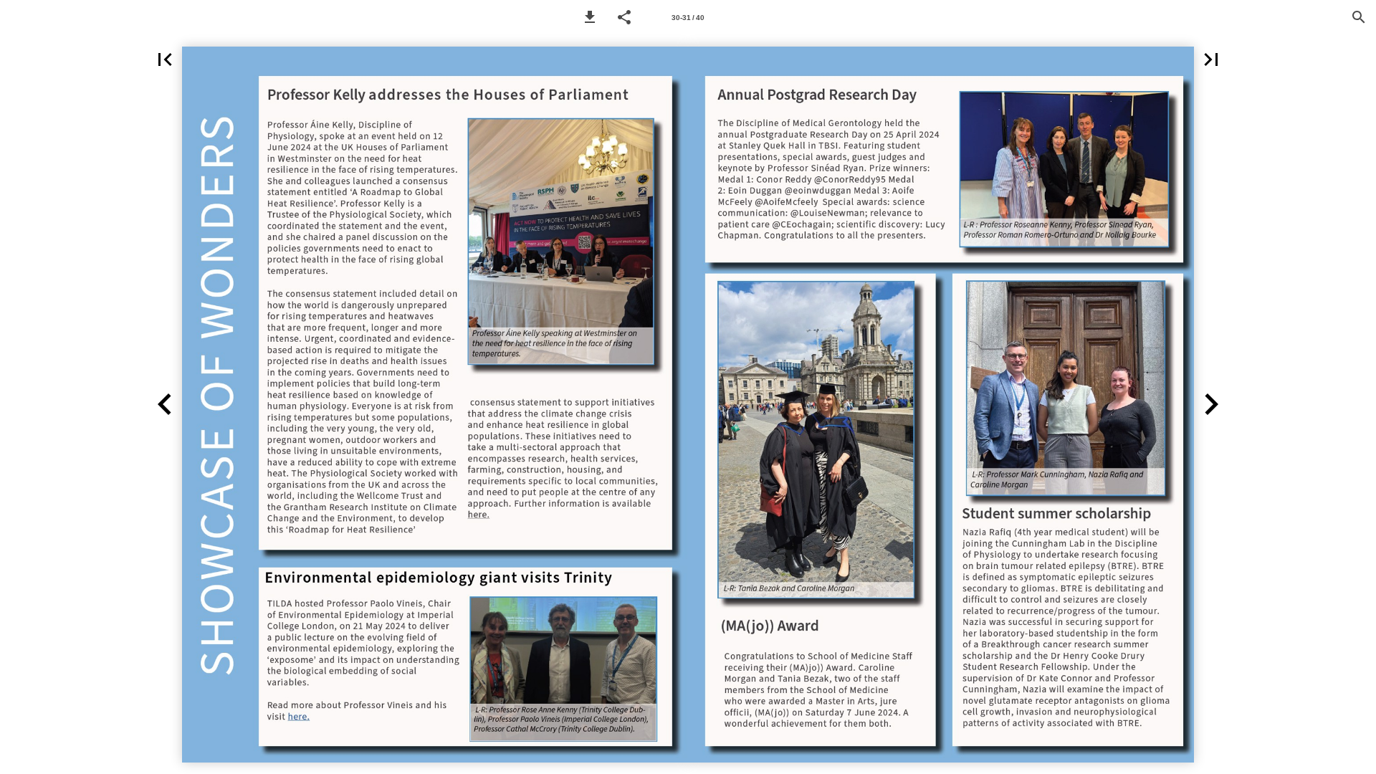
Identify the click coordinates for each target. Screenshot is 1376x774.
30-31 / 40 (688, 18)
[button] (590, 17)
